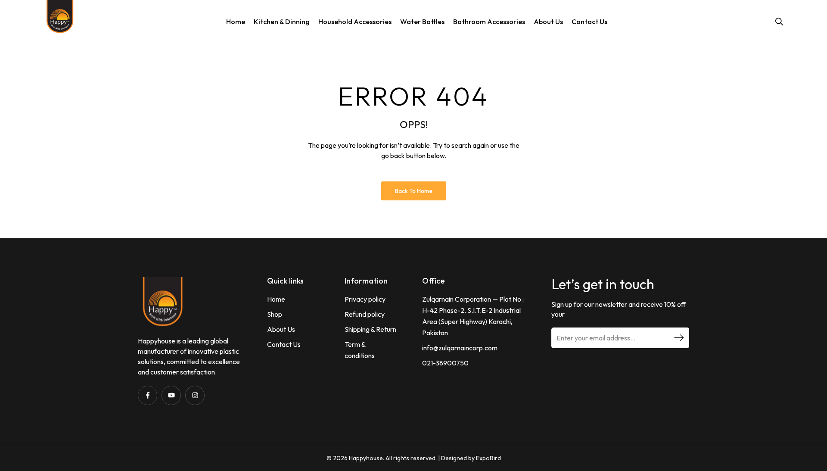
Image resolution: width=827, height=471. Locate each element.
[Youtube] (171, 395)
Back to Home (413, 190)
